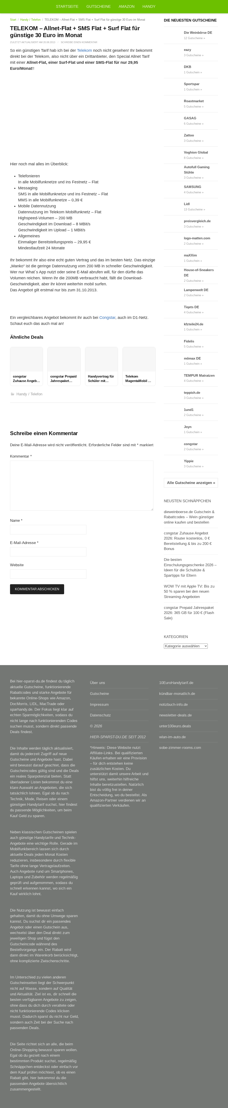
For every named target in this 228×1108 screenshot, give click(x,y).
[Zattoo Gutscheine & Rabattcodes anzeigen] (174, 138)
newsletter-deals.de (175, 715)
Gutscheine (98, 6)
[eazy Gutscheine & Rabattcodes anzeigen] (174, 52)
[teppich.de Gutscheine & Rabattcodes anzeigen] (174, 395)
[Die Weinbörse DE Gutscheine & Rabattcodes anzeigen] (174, 35)
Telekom (84, 50)
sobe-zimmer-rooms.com (180, 748)
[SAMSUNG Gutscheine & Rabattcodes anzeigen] (174, 189)
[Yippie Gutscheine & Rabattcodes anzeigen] (174, 463)
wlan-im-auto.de (172, 737)
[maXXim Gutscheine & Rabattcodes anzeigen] (174, 258)
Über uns (97, 683)
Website (17, 565)
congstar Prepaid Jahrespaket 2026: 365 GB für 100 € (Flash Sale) (189, 613)
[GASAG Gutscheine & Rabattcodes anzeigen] (174, 121)
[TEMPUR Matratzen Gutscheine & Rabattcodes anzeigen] (174, 378)
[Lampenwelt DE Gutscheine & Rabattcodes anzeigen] (174, 292)
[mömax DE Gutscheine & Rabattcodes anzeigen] (174, 361)
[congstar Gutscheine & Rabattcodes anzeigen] (174, 446)
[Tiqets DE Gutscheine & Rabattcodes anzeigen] (174, 309)
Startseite (67, 6)
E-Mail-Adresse (24, 543)
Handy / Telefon (30, 19)
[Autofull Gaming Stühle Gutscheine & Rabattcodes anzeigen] (174, 172)
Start (13, 19)
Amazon (126, 6)
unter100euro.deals (175, 726)
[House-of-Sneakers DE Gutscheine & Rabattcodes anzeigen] (174, 275)
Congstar (107, 317)
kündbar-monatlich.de (177, 694)
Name (16, 520)
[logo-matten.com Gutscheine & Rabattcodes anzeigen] (174, 241)
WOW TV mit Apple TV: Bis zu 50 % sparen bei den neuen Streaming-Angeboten (189, 591)
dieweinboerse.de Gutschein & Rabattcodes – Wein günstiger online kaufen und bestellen (189, 517)
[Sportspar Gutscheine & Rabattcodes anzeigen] (174, 86)
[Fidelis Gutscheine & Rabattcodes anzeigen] (174, 344)
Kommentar (21, 456)
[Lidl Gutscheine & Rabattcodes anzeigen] (174, 206)
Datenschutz (100, 715)
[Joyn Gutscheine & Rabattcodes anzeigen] (174, 429)
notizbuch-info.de (173, 704)
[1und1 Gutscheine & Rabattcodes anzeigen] (174, 412)
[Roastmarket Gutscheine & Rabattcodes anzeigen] (174, 104)
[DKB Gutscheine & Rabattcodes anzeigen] (174, 69)
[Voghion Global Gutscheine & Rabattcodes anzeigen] (174, 155)
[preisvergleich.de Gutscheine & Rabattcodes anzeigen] (174, 224)
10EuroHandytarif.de (176, 683)
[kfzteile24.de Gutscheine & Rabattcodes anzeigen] (174, 326)
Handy (148, 6)
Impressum (99, 704)
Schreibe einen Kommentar (79, 42)
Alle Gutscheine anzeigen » (191, 483)
